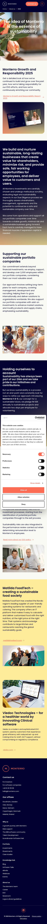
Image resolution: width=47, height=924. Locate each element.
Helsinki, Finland (8, 814)
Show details (35, 483)
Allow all (23, 490)
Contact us (8, 777)
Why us (5, 822)
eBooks (5, 870)
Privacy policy (36, 916)
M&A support (7, 829)
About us (6, 882)
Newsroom (7, 896)
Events (5, 877)
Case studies (7, 854)
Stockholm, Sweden (10, 802)
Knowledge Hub (9, 860)
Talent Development (10, 835)
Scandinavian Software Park (13, 838)
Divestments (7, 851)
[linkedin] (23, 910)
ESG (4, 893)
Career (5, 890)
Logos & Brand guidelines (12, 899)
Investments (7, 848)
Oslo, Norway (7, 805)
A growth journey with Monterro (15, 826)
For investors (7, 782)
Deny (23, 504)
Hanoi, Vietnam (8, 808)
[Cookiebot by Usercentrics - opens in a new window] (34, 418)
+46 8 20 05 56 (8, 788)
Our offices (8, 797)
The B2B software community (14, 832)
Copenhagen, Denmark (11, 811)
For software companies (12, 785)
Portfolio (6, 844)
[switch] (41, 461)
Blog (4, 864)
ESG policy (23, 918)
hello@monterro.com (11, 791)
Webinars (6, 874)
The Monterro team (10, 886)
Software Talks (8, 867)
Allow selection (24, 497)
